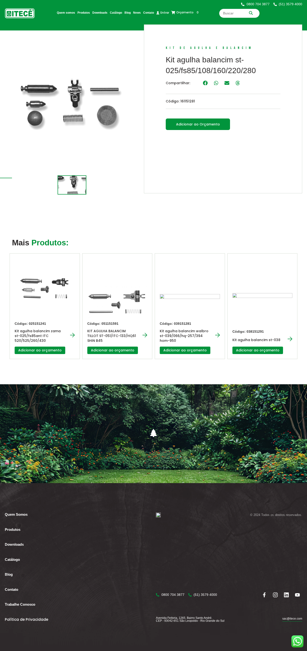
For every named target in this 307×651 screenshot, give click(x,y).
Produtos (83, 12)
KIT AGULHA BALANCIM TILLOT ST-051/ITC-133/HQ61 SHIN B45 (111, 336)
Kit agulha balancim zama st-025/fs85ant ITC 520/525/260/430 (38, 336)
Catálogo (116, 12)
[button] (205, 83)
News (137, 12)
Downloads (99, 12)
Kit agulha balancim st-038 (256, 339)
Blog (127, 12)
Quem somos (66, 12)
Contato (148, 12)
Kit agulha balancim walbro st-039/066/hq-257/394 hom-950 (184, 336)
